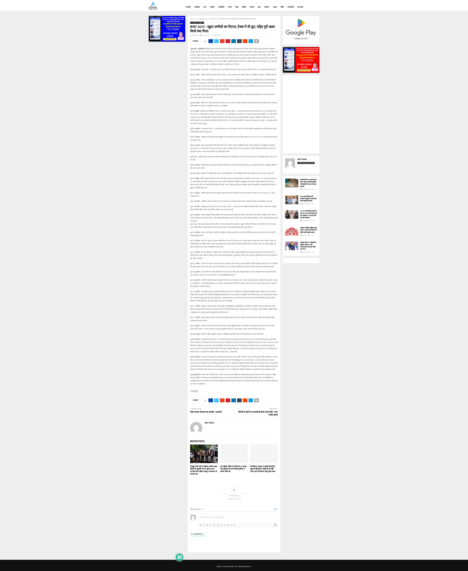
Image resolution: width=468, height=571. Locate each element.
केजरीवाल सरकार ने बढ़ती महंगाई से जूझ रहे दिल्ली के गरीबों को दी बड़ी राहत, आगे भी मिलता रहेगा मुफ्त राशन (262, 469)
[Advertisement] (301, 114)
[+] (234, 525)
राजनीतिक (221, 7)
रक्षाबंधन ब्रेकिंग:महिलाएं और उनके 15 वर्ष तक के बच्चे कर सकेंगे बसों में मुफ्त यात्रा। (308, 230)
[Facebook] (310, 5)
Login (275, 509)
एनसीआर (197, 7)
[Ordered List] (214, 525)
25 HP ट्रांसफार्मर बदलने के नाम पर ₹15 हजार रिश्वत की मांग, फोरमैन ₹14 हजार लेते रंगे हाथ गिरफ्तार (308, 214)
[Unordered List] (217, 525)
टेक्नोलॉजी (291, 7)
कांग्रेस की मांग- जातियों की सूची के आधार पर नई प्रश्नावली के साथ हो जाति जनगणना (308, 246)
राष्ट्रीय (212, 7)
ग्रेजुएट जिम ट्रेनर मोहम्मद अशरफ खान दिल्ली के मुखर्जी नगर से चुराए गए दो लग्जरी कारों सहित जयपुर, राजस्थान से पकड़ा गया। (203, 470)
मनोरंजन (266, 7)
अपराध (275, 7)
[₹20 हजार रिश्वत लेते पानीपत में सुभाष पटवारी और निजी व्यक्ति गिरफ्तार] (291, 199)
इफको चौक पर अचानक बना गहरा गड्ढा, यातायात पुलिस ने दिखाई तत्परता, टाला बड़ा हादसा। (308, 183)
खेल (259, 7)
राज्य (204, 7)
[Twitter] (313, 5)
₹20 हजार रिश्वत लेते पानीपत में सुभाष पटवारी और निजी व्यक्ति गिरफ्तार (308, 198)
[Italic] (204, 525)
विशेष (282, 7)
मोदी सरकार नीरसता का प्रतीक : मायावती (206, 412)
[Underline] (207, 525)
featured (194, 391)
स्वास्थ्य (252, 7)
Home (188, 7)
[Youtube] (316, 5)
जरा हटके (300, 7)
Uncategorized (195, 22)
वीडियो (244, 7)
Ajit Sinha (195, 35)
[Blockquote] (221, 525)
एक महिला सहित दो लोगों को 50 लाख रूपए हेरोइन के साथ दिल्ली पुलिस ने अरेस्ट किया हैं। (233, 469)
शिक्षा (236, 7)
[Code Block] (224, 525)
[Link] (228, 525)
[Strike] (211, 525)
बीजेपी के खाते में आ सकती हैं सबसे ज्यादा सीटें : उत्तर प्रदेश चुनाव (258, 413)
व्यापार (230, 7)
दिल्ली (202, 22)
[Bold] (200, 525)
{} (231, 525)
